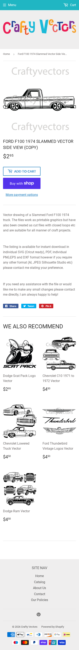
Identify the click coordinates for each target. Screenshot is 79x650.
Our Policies (39, 600)
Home (6, 53)
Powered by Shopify (52, 626)
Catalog (39, 582)
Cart (72, 5)
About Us (39, 588)
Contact (39, 594)
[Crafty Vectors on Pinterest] (38, 615)
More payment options (22, 195)
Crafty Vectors (29, 626)
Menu (12, 5)
